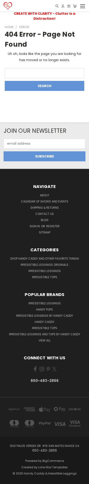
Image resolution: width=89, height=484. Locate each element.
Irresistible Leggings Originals (44, 265)
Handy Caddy (44, 322)
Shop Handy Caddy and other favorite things (44, 259)
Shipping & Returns (44, 208)
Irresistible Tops (44, 277)
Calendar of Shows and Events (44, 201)
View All (45, 340)
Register (53, 226)
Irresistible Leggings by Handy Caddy (44, 316)
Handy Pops (44, 309)
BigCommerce (53, 461)
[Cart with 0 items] (74, 6)
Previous (7, 479)
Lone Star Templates (53, 467)
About (44, 195)
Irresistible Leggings (44, 271)
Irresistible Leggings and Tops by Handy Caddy (44, 334)
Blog (44, 220)
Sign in (35, 226)
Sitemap (44, 232)
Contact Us (44, 214)
